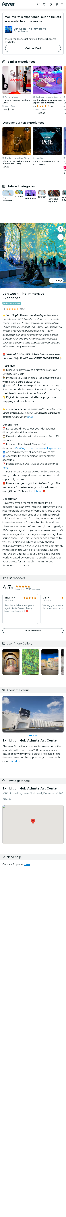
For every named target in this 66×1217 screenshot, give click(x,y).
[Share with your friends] (60, 229)
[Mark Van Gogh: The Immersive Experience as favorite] (60, 237)
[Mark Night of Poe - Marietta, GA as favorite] (58, 130)
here (5, 467)
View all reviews (33, 630)
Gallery (58, 280)
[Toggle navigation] (62, 4)
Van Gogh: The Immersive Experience (38, 448)
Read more (17, 761)
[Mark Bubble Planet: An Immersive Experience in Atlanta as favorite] (58, 69)
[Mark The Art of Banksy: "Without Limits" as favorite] (27, 69)
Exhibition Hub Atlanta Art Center (30, 788)
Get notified (33, 48)
